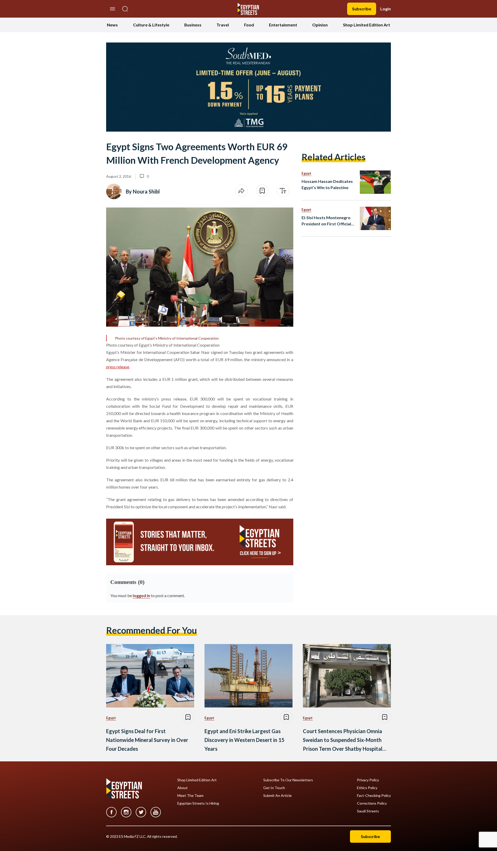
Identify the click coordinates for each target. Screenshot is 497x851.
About (182, 788)
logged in (141, 595)
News (112, 24)
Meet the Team (190, 795)
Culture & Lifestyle (151, 24)
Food (249, 24)
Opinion (320, 24)
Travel (222, 24)
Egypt (306, 173)
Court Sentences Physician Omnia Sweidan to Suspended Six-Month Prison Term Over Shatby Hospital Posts (342, 740)
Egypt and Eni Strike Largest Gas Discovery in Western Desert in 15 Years (244, 740)
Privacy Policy (368, 780)
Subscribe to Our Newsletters (288, 780)
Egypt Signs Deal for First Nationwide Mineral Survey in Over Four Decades (147, 740)
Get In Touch (274, 788)
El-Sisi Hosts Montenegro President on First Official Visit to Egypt (326, 221)
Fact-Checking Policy (374, 795)
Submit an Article (277, 795)
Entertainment (283, 24)
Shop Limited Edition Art (366, 24)
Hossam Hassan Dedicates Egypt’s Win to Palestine (327, 184)
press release (117, 366)
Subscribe (361, 8)
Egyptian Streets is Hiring (198, 803)
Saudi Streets (368, 811)
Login (385, 8)
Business (192, 24)
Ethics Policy (367, 788)
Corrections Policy (372, 803)
